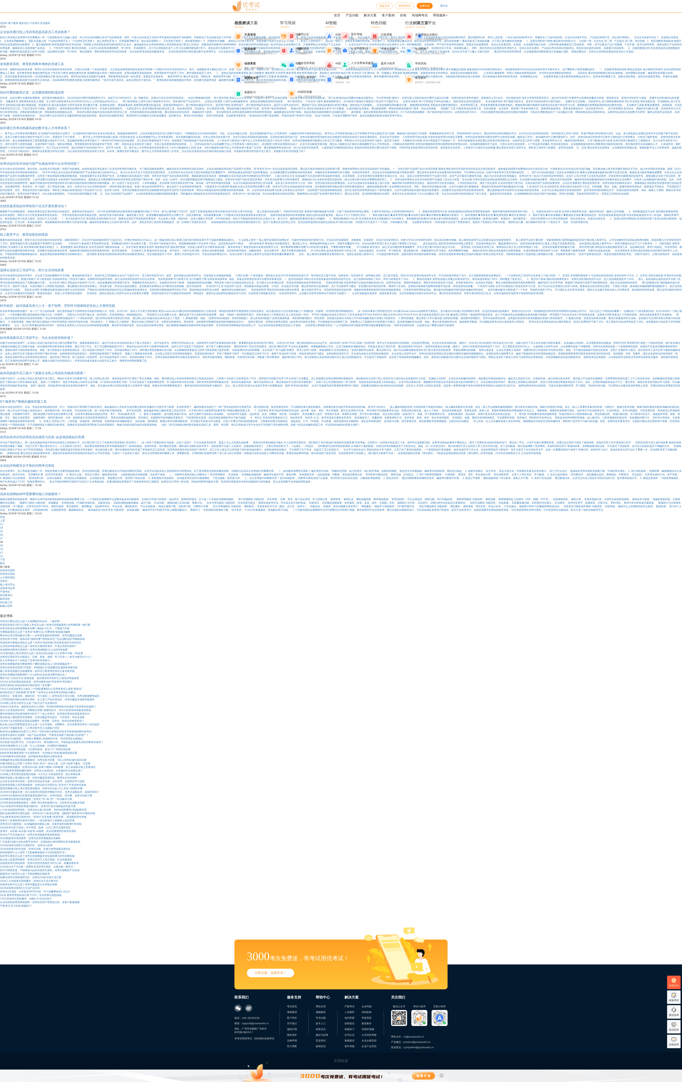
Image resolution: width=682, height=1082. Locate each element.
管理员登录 (404, 5)
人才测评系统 (7, 577)
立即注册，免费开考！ (270, 973)
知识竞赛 (349, 1017)
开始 (2, 516)
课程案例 (292, 1012)
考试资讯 (292, 1006)
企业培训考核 (369, 1034)
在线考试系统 (7, 570)
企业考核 (367, 1006)
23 (1, 524)
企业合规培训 (369, 1040)
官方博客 (292, 1046)
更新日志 (321, 1029)
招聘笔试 (349, 1023)
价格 (403, 15)
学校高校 (367, 1017)
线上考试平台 (7, 584)
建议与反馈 (322, 1034)
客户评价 (292, 1017)
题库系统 (5, 598)
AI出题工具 (6, 602)
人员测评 (349, 1012)
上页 (2, 520)
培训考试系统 (7, 573)
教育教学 (367, 1023)
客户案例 (388, 15)
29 (1, 545)
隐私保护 (292, 1034)
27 (1, 538)
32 (1, 556)
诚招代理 (292, 1029)
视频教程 (321, 1012)
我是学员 (384, 5)
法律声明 (292, 1040)
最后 (2, 563)
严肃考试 (5, 591)
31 (1, 552)
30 (1, 548)
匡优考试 (321, 1040)
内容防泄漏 (368, 1029)
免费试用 (425, 5)
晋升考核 (349, 1046)
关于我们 (292, 1023)
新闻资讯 (321, 1046)
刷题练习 (349, 1029)
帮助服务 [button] (439, 15)
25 (1, 531)
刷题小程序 (6, 605)
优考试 (3, 580)
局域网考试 (420, 15)
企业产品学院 (369, 1046)
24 (1, 527)
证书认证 (349, 1034)
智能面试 (349, 1040)
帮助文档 (321, 1006)
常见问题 (321, 1017)
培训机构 (367, 1012)
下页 (2, 559)
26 (1, 534)
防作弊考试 (6, 595)
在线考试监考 (7, 588)
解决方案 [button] (370, 15)
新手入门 (321, 1023)
